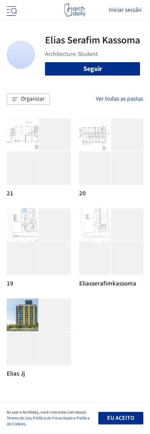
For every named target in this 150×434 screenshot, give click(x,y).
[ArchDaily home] (74, 10)
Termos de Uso (19, 418)
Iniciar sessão (125, 10)
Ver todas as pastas (119, 99)
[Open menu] (11, 10)
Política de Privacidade (53, 418)
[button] (28, 99)
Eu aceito (120, 418)
